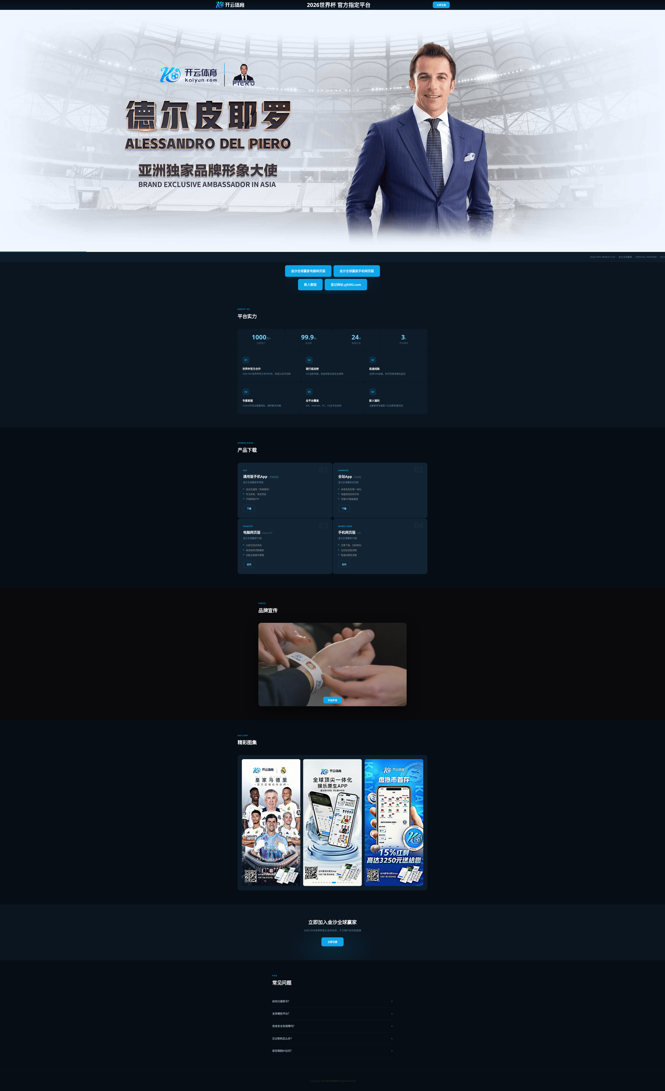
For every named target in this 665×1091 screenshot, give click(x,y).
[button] (313, 882)
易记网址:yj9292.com (346, 285)
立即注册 (441, 4)
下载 (249, 508)
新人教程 (310, 285)
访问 (249, 564)
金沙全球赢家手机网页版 (357, 271)
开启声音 (332, 700)
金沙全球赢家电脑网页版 (308, 271)
